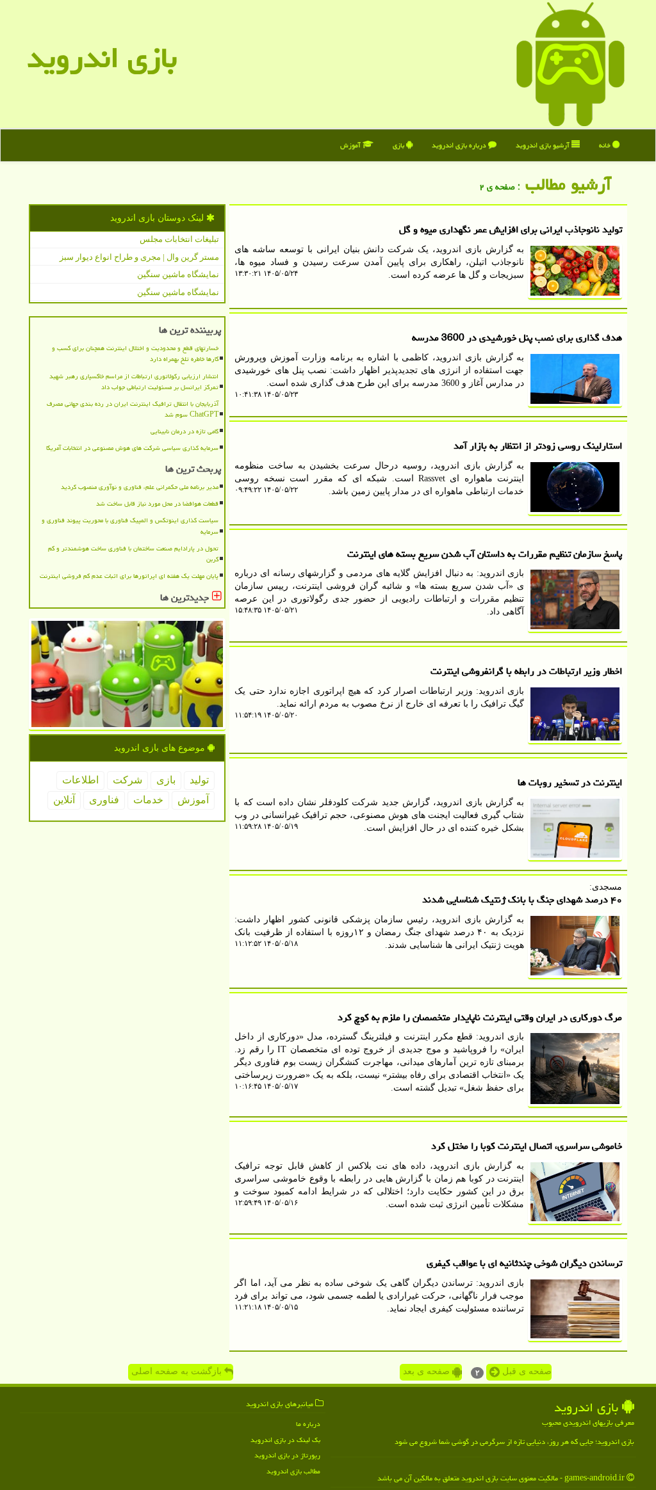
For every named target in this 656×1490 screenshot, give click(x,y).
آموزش (351, 145)
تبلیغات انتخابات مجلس (179, 239)
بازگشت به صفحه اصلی (177, 1371)
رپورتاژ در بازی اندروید (287, 1455)
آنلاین (64, 799)
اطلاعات (80, 779)
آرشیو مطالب (570, 184)
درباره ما (308, 1423)
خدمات (148, 799)
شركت (127, 779)
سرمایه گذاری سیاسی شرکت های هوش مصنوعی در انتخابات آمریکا (132, 448)
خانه (605, 145)
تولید (199, 779)
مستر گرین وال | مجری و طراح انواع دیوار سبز (139, 257)
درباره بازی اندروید (460, 145)
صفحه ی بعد (427, 1371)
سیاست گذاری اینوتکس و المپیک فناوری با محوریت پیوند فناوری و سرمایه (130, 526)
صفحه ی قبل (526, 1371)
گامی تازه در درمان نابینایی (184, 431)
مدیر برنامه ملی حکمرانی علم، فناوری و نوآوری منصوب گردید (139, 487)
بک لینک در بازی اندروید (285, 1439)
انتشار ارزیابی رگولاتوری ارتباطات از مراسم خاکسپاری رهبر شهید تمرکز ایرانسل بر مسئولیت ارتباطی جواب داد (133, 382)
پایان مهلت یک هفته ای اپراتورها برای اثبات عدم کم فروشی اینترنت (129, 576)
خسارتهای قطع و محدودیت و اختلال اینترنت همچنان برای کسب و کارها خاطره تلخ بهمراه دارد (135, 353)
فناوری (104, 799)
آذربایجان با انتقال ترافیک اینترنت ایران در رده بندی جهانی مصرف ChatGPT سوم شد (132, 409)
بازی (399, 145)
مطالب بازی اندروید (293, 1471)
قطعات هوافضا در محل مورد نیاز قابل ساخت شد (157, 503)
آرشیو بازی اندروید (543, 145)
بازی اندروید (102, 57)
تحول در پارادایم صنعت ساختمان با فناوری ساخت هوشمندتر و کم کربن (133, 554)
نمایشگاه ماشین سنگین (178, 274)
